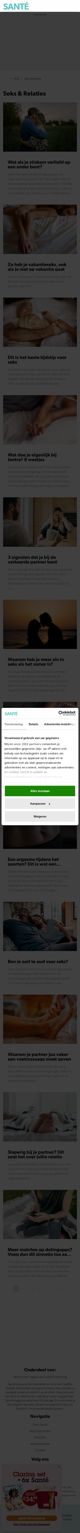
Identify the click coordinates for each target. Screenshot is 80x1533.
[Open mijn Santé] (65, 6)
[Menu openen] (56, 6)
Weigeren (40, 816)
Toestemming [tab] (13, 724)
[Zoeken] (74, 6)
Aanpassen (37, 803)
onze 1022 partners (27, 744)
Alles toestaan (40, 790)
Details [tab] (33, 724)
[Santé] (16, 6)
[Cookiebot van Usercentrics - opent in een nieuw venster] (59, 713)
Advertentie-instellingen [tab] (60, 724)
